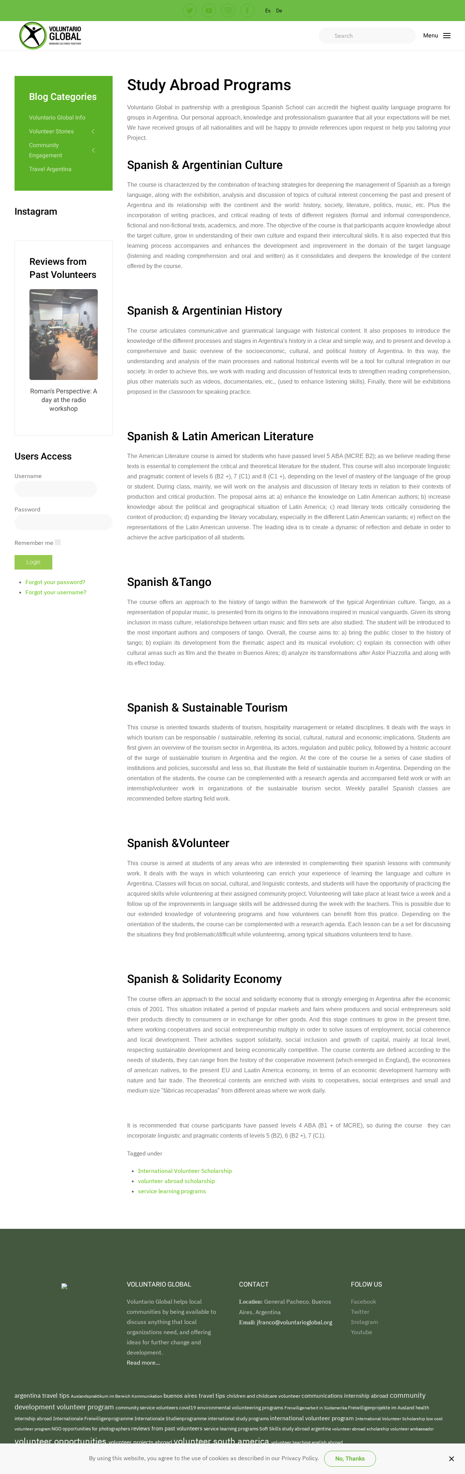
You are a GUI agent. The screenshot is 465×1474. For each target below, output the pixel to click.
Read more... (143, 1362)
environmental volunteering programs (240, 1407)
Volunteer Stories (51, 131)
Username (28, 475)
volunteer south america (222, 1441)
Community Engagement (45, 150)
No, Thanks (350, 1458)
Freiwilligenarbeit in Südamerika (316, 1407)
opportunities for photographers (96, 1429)
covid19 (188, 1408)
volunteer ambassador (412, 1429)
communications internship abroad (346, 1395)
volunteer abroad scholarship (176, 1181)
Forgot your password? (55, 582)
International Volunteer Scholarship (185, 1170)
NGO (57, 1428)
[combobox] (367, 36)
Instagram (364, 1321)
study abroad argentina (307, 1428)
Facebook (363, 1301)
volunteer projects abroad (141, 1442)
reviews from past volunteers (167, 1428)
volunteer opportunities (62, 1441)
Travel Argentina (50, 169)
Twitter (360, 1311)
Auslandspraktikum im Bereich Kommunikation (117, 1396)
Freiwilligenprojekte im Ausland (382, 1407)
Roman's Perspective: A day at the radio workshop (63, 400)
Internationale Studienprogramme (171, 1419)
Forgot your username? (55, 592)
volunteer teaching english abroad (307, 1442)
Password (27, 509)
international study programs (239, 1418)
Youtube (361, 1332)
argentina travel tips (43, 1395)
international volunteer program (312, 1418)
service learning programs (172, 1191)
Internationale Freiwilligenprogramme (93, 1418)
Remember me (34, 542)
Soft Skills (270, 1429)
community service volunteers (147, 1407)
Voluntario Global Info (57, 117)
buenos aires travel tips (195, 1395)
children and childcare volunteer (264, 1396)
